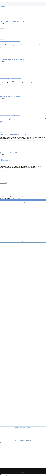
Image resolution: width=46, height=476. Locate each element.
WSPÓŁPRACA (2, 463)
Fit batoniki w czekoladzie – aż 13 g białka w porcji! (11, 163)
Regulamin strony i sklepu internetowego (23, 465)
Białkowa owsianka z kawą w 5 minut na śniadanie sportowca (13, 21)
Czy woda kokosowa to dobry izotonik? (8, 152)
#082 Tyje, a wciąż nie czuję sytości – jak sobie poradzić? (6, 399)
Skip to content (2, 0)
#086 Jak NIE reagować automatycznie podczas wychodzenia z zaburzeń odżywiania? (10, 388)
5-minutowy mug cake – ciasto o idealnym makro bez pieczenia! (13, 96)
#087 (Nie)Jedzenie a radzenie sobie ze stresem (5, 385)
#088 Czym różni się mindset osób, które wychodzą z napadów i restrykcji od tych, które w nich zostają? (12, 382)
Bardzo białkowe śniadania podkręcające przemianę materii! (13, 134)
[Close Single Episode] (5, 298)
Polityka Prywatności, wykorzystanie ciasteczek (23, 466)
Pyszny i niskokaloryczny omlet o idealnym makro (10, 78)
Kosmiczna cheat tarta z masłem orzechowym (10, 41)
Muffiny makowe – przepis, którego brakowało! (10, 115)
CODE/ (24, 472)
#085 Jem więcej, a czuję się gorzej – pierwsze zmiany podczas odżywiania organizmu (10, 391)
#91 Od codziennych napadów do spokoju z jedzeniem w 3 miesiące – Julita (8, 374)
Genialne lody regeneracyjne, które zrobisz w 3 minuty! (12, 59)
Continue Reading (2, 28)
